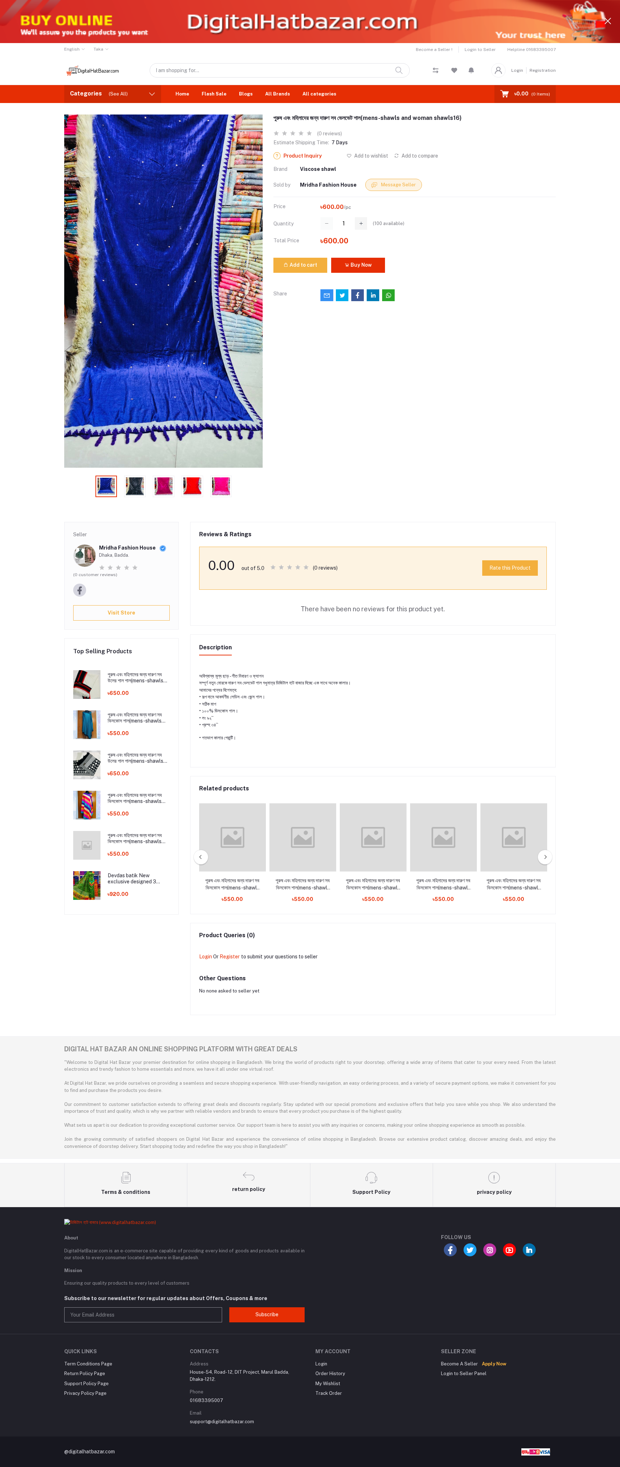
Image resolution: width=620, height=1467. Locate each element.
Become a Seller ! (434, 49)
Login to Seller (480, 49)
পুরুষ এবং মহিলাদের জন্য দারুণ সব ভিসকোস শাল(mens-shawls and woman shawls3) (135, 838)
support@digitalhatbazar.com (222, 1421)
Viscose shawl (318, 169)
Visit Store (121, 613)
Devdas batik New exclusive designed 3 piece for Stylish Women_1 (138, 879)
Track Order (328, 1393)
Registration (543, 70)
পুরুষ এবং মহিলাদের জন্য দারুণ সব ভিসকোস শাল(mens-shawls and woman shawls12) (135, 798)
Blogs (246, 94)
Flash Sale (214, 94)
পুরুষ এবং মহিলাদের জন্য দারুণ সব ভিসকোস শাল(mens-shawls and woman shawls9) (514, 884)
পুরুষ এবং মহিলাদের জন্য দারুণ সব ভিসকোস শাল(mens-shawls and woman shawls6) (373, 884)
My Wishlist (327, 1383)
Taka (98, 49)
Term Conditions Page (88, 1363)
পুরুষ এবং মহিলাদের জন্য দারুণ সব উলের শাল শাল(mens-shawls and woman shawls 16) (135, 678)
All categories (319, 94)
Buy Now (360, 265)
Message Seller (398, 184)
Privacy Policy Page (85, 1393)
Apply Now (494, 1363)
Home (182, 94)
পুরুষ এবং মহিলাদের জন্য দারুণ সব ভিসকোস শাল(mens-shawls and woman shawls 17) (135, 718)
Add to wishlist (370, 156)
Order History (330, 1373)
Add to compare (419, 156)
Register (230, 956)
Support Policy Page (86, 1383)
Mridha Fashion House (328, 185)
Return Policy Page (84, 1373)
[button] (471, 70)
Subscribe (266, 1314)
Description (215, 647)
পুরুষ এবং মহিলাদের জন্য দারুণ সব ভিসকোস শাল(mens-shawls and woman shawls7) (443, 884)
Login (517, 70)
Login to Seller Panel (464, 1373)
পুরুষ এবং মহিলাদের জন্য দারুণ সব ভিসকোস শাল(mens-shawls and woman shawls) (232, 884)
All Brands (277, 94)
